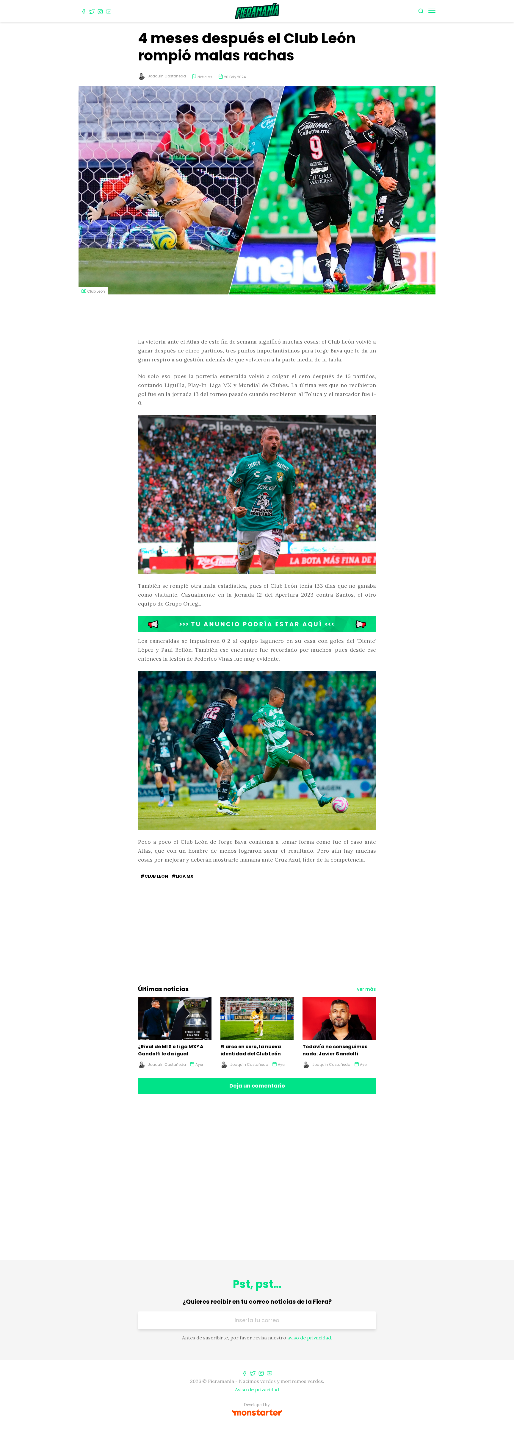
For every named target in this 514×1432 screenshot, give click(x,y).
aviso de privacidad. (309, 1338)
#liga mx (182, 876)
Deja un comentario (257, 1085)
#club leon (154, 876)
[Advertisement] (257, 316)
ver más (366, 989)
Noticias (205, 76)
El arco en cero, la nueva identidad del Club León (250, 1050)
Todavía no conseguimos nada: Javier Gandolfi (335, 1050)
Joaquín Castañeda (167, 76)
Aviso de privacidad (257, 1389)
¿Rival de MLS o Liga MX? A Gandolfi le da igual (170, 1050)
